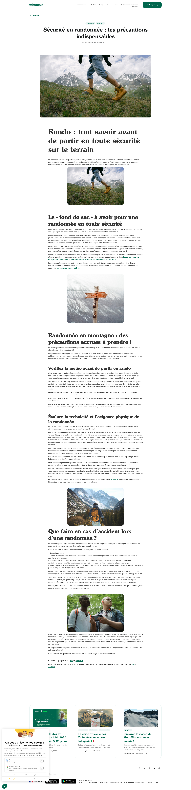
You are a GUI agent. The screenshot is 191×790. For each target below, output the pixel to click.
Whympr (114, 479)
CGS (156, 782)
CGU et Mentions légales (134, 782)
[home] (36, 4)
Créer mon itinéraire (129, 5)
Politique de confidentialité (111, 782)
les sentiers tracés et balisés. (70, 268)
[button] (36, 781)
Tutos (93, 4)
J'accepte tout (13, 779)
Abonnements (81, 4)
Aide (108, 4)
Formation (93, 782)
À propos (82, 782)
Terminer (37, 779)
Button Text (52, 781)
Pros (116, 4)
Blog (101, 4)
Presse (149, 782)
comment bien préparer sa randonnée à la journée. (93, 259)
